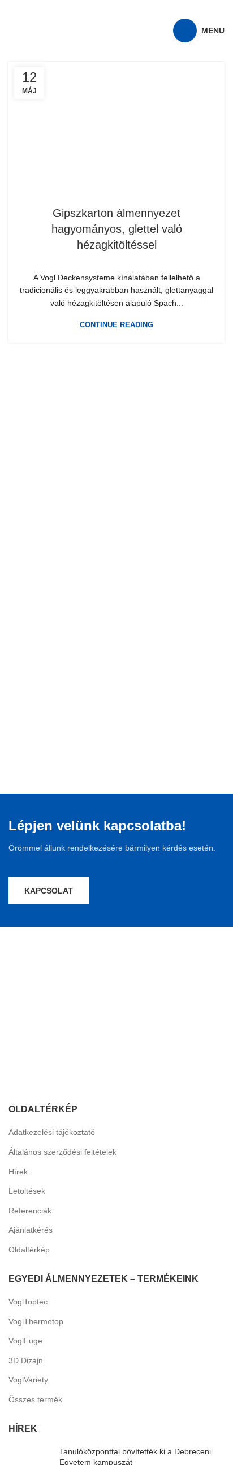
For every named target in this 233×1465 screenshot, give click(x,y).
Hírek (18, 1171)
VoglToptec (28, 1301)
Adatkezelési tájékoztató (51, 1132)
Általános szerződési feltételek (62, 1151)
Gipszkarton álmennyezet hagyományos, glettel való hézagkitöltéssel (116, 229)
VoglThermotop (35, 1321)
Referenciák (29, 1210)
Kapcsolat (48, 890)
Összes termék (35, 1399)
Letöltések (26, 1190)
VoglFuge (25, 1340)
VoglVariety (28, 1379)
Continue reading (116, 324)
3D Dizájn (25, 1360)
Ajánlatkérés (30, 1229)
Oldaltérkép (29, 1249)
